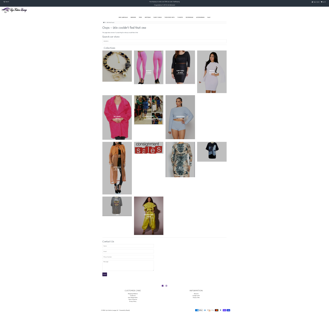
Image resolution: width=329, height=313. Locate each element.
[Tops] (117, 206)
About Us (196, 294)
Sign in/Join (316, 2)
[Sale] (180, 159)
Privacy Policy (132, 301)
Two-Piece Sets (170, 17)
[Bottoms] (148, 67)
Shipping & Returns (133, 294)
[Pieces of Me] (148, 148)
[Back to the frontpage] (104, 22)
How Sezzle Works (133, 297)
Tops (140, 17)
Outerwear (189, 17)
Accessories (200, 17)
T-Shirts (180, 17)
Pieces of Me (196, 297)
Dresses (133, 17)
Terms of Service (133, 299)
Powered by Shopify (124, 310)
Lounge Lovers (196, 295)
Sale (208, 17)
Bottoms (148, 17)
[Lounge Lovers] (148, 110)
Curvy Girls (158, 17)
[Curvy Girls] (180, 67)
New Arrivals (123, 17)
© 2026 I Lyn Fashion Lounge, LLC (109, 310)
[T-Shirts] (212, 152)
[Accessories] (117, 66)
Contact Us (133, 295)
